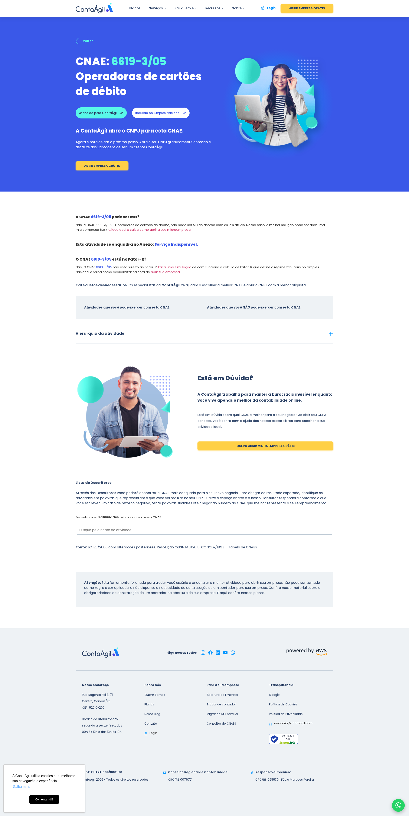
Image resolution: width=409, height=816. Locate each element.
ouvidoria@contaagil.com (293, 723)
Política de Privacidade (286, 714)
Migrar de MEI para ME (223, 714)
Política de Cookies (283, 704)
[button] (204, 333)
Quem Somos (154, 695)
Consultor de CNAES (221, 723)
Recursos (212, 8)
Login (153, 733)
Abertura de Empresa (222, 695)
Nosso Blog (152, 714)
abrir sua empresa (165, 272)
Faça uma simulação (174, 267)
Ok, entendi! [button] (44, 799)
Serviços (156, 8)
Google (274, 695)
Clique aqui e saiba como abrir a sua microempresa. (149, 229)
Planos (135, 8)
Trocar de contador (221, 704)
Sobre (237, 8)
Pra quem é (184, 8)
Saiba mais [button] (21, 787)
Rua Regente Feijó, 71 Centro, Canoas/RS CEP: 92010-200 (97, 701)
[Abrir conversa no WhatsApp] (398, 805)
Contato (150, 723)
